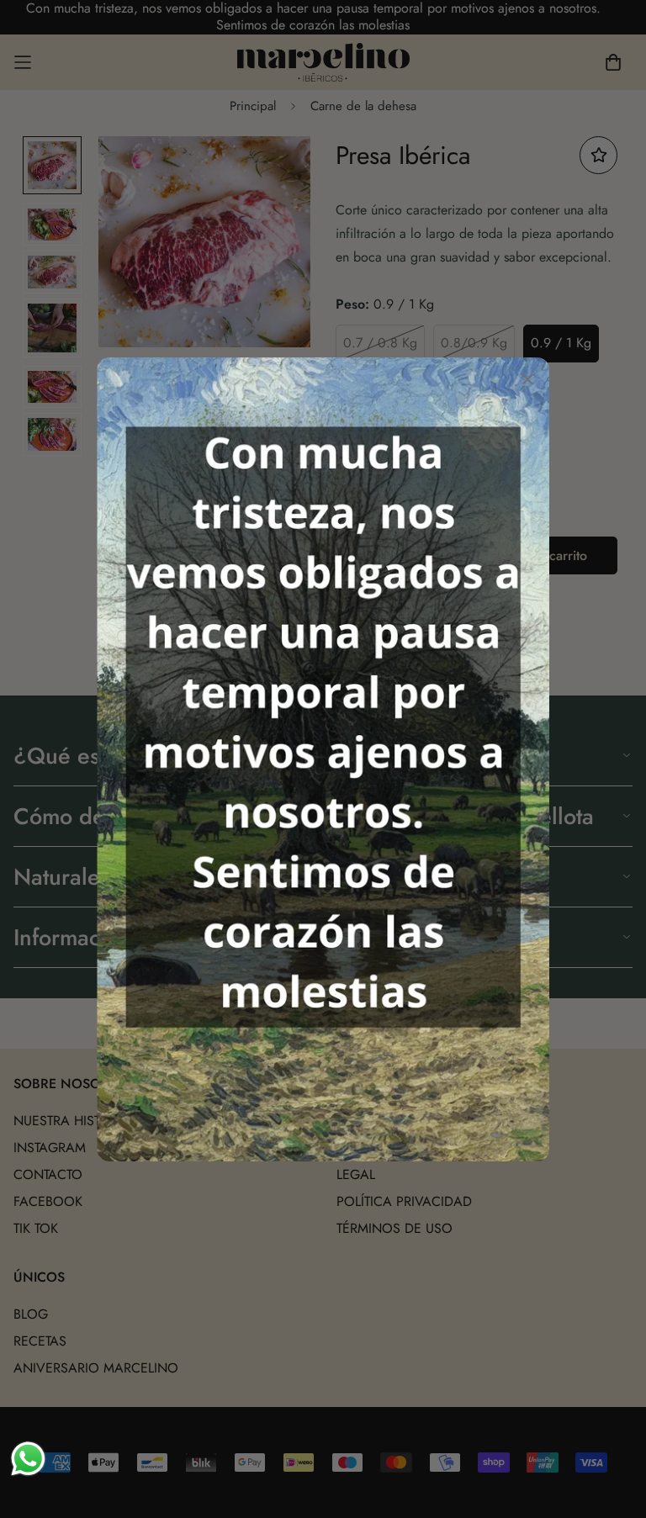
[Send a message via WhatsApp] (28, 1458)
